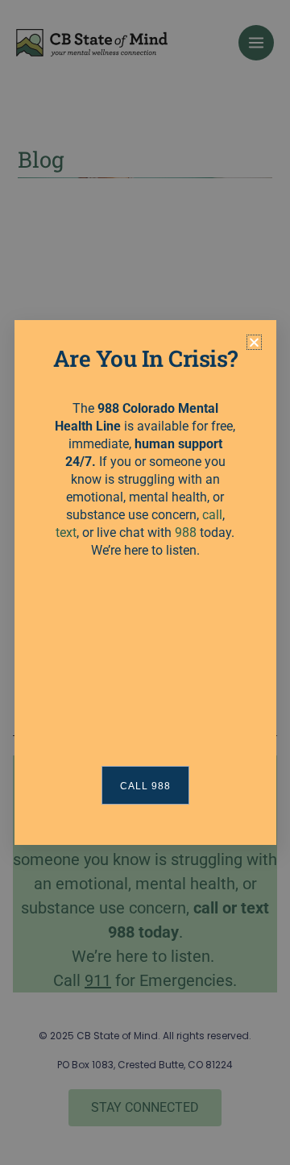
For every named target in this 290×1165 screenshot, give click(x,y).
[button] (254, 342)
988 (186, 532)
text (66, 532)
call (212, 514)
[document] (145, 582)
